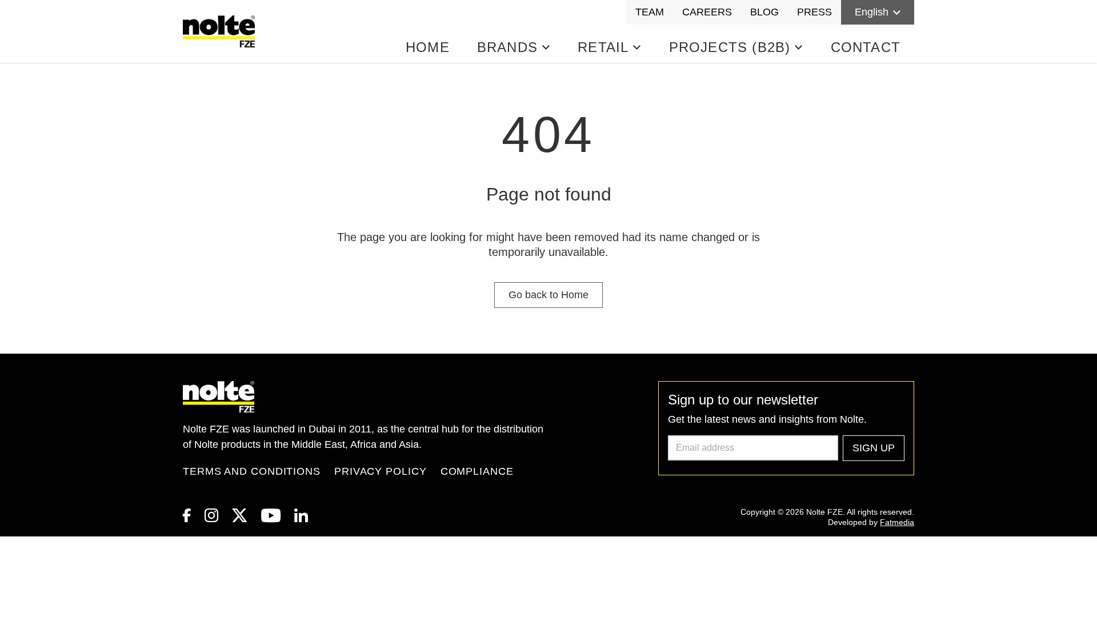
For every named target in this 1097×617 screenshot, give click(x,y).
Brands (507, 47)
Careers (707, 12)
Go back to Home (548, 295)
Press (814, 12)
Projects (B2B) (730, 47)
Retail (603, 47)
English (871, 12)
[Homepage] (221, 31)
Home (428, 47)
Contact (865, 47)
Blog (764, 12)
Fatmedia (897, 522)
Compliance (477, 471)
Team (649, 12)
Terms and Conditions (252, 471)
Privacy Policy (380, 471)
